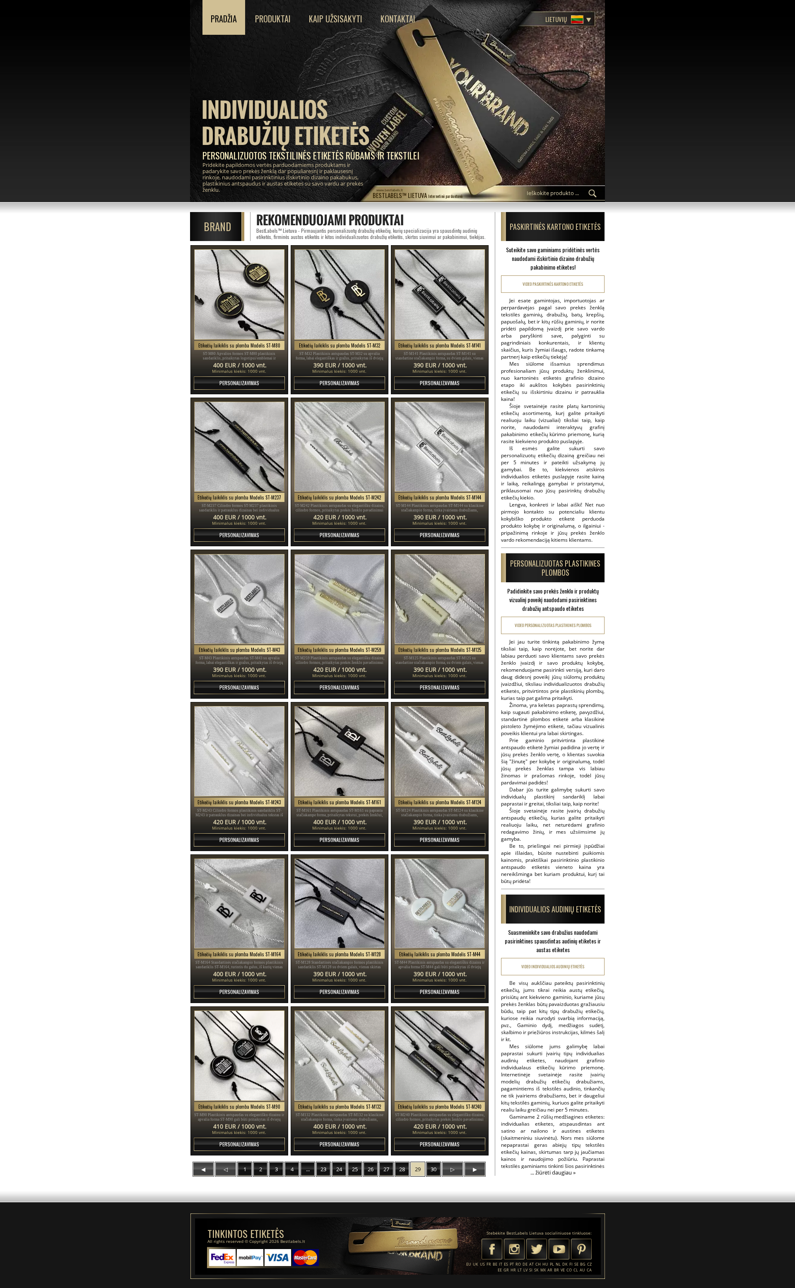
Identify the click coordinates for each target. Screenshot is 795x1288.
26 (370, 1169)
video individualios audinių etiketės (552, 966)
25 (355, 1169)
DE (525, 1264)
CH (538, 1264)
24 (339, 1169)
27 (386, 1169)
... (308, 1169)
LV (525, 1270)
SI (530, 1270)
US (482, 1264)
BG (582, 1264)
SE (576, 1264)
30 (433, 1169)
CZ (589, 1264)
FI (571, 1264)
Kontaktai (398, 18)
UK (475, 1264)
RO (518, 1264)
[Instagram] (514, 1250)
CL (575, 1270)
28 (402, 1169)
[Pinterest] (581, 1250)
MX (543, 1270)
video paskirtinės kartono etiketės (553, 284)
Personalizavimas (239, 382)
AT (531, 1264)
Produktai (273, 18)
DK (565, 1264)
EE (500, 1270)
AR (549, 1270)
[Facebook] (492, 1250)
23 (323, 1169)
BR (556, 1270)
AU (582, 1270)
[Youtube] (559, 1250)
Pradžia (224, 18)
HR (513, 1270)
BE (495, 1264)
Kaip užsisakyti (335, 18)
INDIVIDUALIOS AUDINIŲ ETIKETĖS (555, 909)
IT (500, 1264)
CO (569, 1270)
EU (468, 1264)
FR (489, 1264)
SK (536, 1270)
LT (520, 1270)
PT (512, 1264)
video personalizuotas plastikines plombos (553, 625)
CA (589, 1270)
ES (506, 1264)
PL (552, 1264)
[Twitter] (536, 1250)
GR (506, 1270)
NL (558, 1264)
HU (545, 1264)
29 (418, 1169)
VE (563, 1270)
